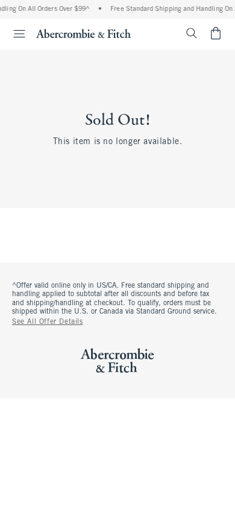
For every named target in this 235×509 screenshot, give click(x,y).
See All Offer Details (47, 322)
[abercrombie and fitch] (83, 33)
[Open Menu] (14, 33)
